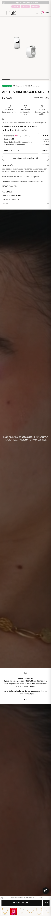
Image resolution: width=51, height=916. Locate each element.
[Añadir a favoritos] (46, 903)
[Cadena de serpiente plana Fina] (5, 911)
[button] (20, 143)
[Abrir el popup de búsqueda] (37, 12)
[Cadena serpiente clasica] (30, 911)
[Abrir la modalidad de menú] (3, 12)
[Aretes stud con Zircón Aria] (47, 911)
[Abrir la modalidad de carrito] (47, 12)
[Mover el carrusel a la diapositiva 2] (26, 699)
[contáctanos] (46, 890)
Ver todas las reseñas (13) (25, 158)
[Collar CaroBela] (22, 911)
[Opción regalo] (13, 911)
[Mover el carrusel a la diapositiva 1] (24, 699)
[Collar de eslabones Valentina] (39, 911)
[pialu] (11, 13)
